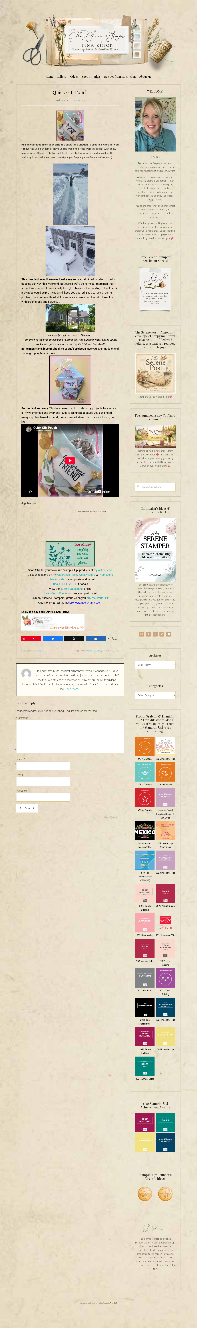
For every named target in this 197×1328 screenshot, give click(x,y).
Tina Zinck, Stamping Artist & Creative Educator (98, 42)
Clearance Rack (67, 574)
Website (21, 790)
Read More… (72, 688)
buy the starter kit (97, 598)
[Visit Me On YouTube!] (155, 124)
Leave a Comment (78, 100)
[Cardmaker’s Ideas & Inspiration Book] (155, 581)
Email (20, 774)
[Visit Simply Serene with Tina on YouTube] (155, 447)
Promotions (106, 574)
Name (20, 759)
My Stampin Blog (99, 511)
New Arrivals (56, 579)
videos (116, 651)
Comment (22, 717)
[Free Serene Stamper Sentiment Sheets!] (155, 313)
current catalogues (71, 588)
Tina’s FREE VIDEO (65, 584)
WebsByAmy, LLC (110, 1303)
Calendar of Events (55, 593)
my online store (103, 570)
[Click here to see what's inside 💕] (155, 392)
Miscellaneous (37, 651)
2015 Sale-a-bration (93, 651)
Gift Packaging (107, 651)
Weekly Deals (86, 574)
